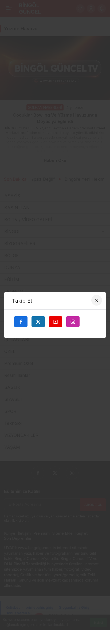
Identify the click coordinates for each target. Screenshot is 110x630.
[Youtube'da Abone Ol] (55, 321)
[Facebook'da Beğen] (21, 321)
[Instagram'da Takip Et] (73, 321)
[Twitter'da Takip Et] (38, 321)
